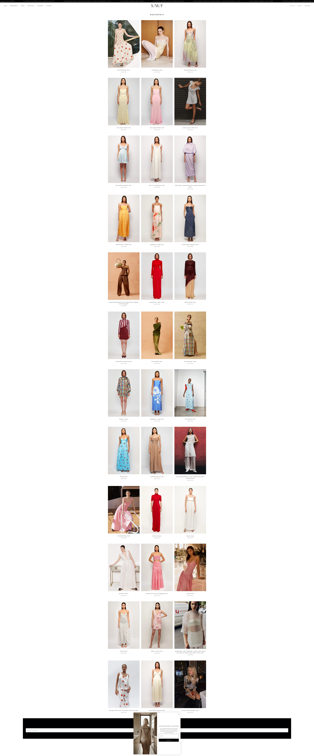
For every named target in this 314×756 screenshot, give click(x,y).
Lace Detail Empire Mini (124, 185)
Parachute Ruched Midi (123, 244)
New (5, 5)
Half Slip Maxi (157, 536)
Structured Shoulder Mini (190, 710)
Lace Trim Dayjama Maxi (157, 185)
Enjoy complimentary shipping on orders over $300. (80, 1)
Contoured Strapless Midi (190, 244)
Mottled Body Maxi (123, 70)
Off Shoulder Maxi (190, 361)
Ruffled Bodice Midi (157, 476)
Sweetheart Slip (157, 70)
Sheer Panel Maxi (190, 302)
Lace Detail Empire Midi (157, 710)
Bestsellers (14, 5)
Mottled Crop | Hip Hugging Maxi (157, 593)
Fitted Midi (123, 476)
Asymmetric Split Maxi (157, 302)
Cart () (307, 5)
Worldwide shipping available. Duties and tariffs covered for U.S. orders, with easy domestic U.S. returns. (35, 1)
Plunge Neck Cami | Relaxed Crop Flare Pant (123, 710)
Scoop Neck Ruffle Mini (190, 127)
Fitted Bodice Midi (190, 70)
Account (292, 5)
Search (300, 5)
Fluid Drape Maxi (157, 361)
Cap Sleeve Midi (190, 419)
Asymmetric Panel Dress (124, 361)
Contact (49, 5)
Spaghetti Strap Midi (157, 244)
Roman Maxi (190, 536)
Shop (22, 5)
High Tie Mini (123, 419)
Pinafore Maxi (123, 593)
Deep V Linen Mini (157, 651)
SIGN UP (168, 740)
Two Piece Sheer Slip (124, 127)
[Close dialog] (179, 714)
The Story (31, 5)
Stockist (40, 5)
